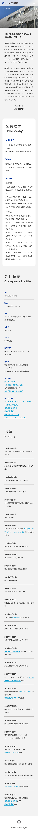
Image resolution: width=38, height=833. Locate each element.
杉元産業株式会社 (10, 408)
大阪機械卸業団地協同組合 (13, 391)
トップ (3, 8)
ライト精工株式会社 (11, 405)
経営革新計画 (16, 617)
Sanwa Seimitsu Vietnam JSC (15, 417)
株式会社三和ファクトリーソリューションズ (18, 401)
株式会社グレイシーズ (11, 414)
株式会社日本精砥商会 (12, 651)
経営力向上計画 (25, 691)
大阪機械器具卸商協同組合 (13, 385)
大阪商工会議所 (9, 382)
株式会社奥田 (9, 411)
